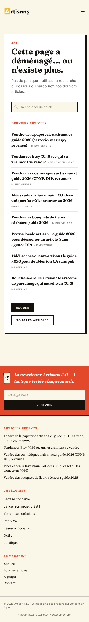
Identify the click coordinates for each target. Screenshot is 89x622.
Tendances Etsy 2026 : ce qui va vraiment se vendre (41, 447)
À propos (10, 577)
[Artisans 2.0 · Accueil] (17, 11)
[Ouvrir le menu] (82, 11)
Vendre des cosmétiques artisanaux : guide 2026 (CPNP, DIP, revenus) (44, 456)
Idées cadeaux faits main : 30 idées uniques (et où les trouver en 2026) (42, 468)
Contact (10, 583)
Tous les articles (32, 320)
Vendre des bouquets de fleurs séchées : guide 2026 (41, 477)
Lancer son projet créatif (22, 506)
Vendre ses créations (19, 513)
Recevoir (44, 405)
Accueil (23, 308)
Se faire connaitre (17, 499)
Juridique (11, 543)
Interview (10, 521)
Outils (8, 535)
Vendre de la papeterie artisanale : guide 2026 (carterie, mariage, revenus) (44, 438)
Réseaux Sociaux (16, 528)
